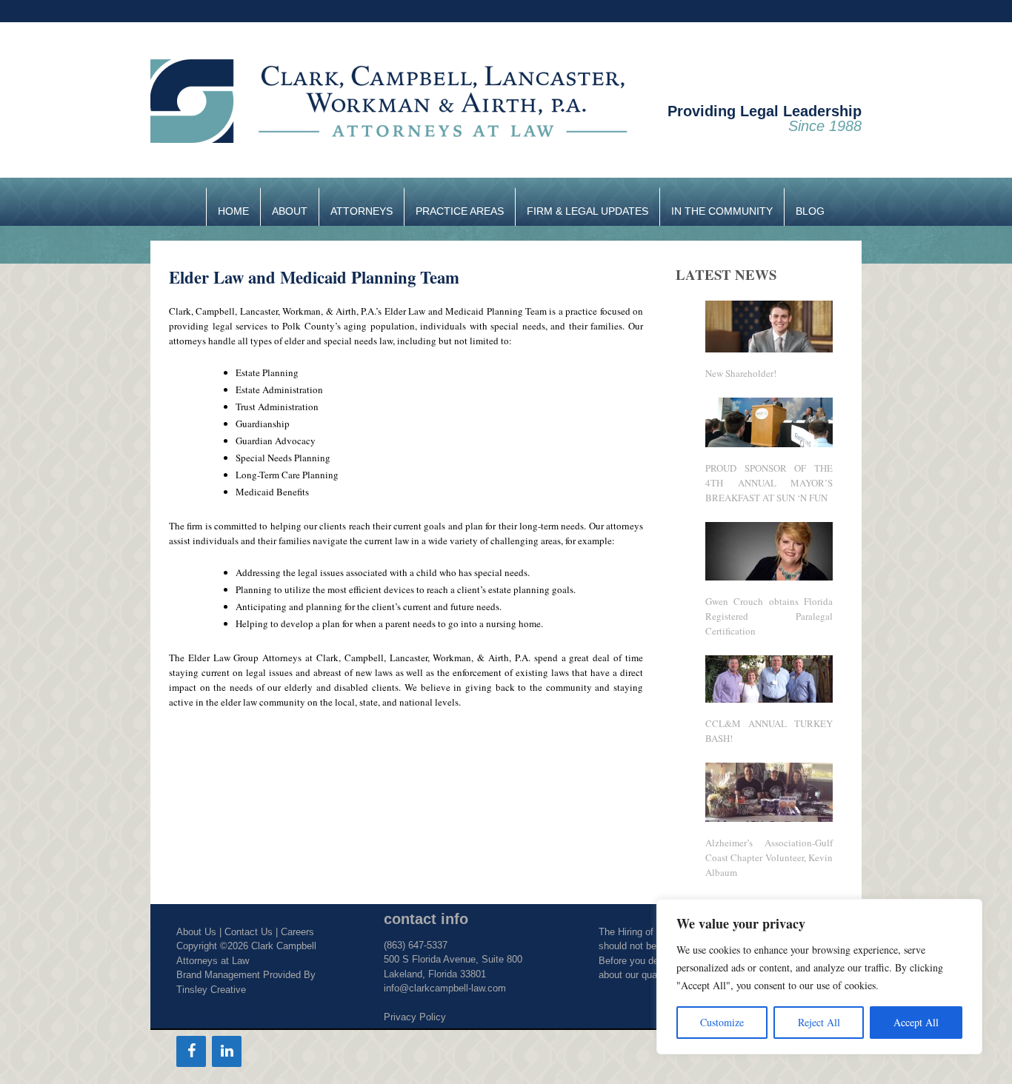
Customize (722, 1022)
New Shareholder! (740, 373)
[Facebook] (191, 1051)
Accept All (916, 1022)
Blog (810, 211)
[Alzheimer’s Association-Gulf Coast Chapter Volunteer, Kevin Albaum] (769, 818)
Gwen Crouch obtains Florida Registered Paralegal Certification (769, 616)
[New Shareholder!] (769, 348)
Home (233, 211)
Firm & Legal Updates (587, 211)
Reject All (819, 1022)
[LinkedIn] (227, 1051)
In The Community (722, 211)
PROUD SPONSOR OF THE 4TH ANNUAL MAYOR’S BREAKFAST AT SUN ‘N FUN (769, 482)
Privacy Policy (415, 1017)
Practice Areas (460, 211)
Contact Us (248, 931)
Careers (297, 931)
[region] (819, 976)
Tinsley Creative (211, 989)
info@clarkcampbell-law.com (445, 988)
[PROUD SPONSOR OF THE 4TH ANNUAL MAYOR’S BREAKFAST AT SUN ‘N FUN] (769, 443)
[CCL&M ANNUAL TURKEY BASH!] (769, 699)
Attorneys (361, 211)
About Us (196, 931)
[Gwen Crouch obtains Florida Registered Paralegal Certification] (769, 576)
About (289, 211)
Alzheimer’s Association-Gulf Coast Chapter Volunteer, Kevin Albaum (769, 857)
